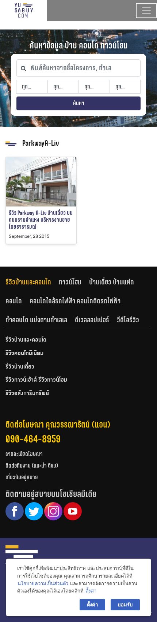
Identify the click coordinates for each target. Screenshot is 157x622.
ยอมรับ (125, 604)
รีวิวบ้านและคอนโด (28, 282)
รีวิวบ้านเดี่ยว (19, 367)
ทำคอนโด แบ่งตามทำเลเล (36, 320)
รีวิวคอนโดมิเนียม (24, 354)
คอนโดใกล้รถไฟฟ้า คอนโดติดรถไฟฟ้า (75, 301)
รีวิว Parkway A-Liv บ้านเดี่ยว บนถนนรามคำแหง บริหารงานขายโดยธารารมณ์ (41, 220)
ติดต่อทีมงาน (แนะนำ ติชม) (31, 465)
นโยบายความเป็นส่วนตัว (43, 583)
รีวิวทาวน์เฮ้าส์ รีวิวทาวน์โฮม (36, 380)
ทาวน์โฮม (70, 282)
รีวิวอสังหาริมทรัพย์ (27, 394)
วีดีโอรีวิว (128, 320)
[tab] (32, 282)
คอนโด (13, 301)
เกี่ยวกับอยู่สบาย (21, 477)
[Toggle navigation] (146, 10)
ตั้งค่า (90, 591)
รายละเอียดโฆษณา (24, 454)
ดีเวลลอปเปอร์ (92, 320)
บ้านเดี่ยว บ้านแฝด (111, 282)
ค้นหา (78, 103)
